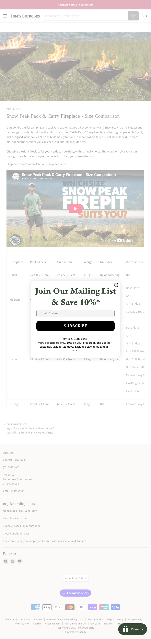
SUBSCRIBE (75, 326)
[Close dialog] (116, 285)
